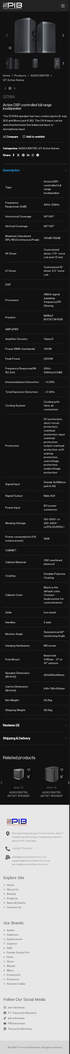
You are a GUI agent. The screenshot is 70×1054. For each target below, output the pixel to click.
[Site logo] (12, 5)
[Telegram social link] (37, 155)
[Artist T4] (51, 774)
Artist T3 (18, 787)
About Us (12, 889)
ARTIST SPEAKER (18, 795)
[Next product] (14, 88)
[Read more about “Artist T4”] (61, 776)
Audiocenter (14, 939)
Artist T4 (51, 787)
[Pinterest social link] (23, 155)
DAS (9, 948)
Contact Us (14, 907)
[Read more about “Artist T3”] (28, 776)
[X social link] (18, 155)
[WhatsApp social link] (33, 155)
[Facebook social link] (13, 155)
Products (20, 75)
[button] (7, 35)
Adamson (13, 934)
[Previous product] (5, 88)
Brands (11, 893)
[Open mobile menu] (63, 6)
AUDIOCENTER (40, 75)
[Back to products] (10, 88)
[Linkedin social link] (28, 155)
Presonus (13, 979)
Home (6, 75)
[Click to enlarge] (10, 48)
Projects (12, 898)
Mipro (10, 970)
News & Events (16, 902)
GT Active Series (13, 80)
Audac (11, 930)
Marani (11, 965)
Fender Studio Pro (18, 952)
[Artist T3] (18, 774)
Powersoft (14, 974)
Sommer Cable (16, 983)
